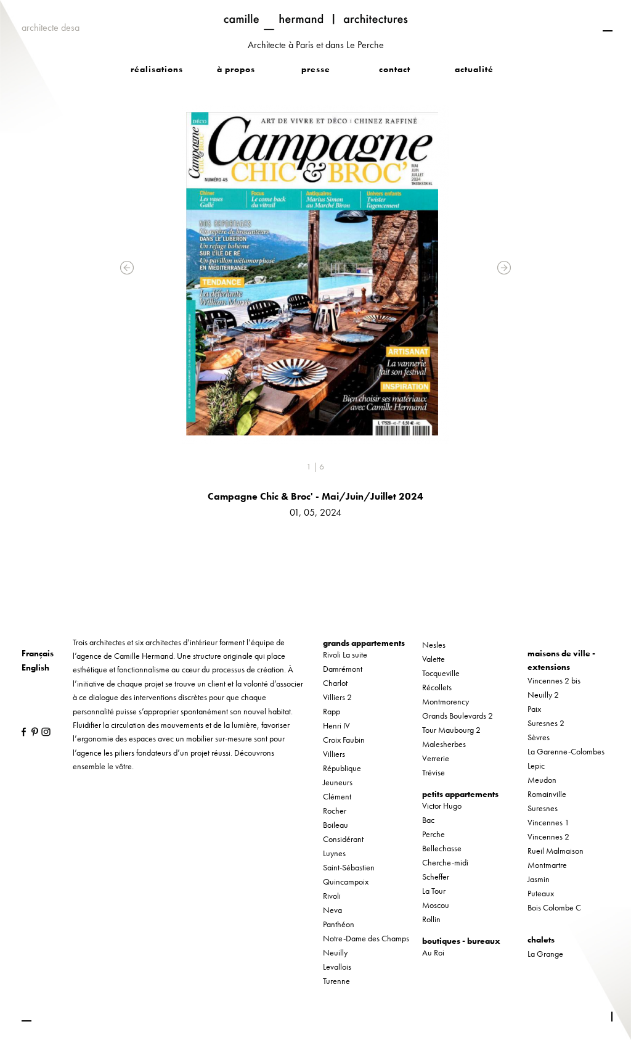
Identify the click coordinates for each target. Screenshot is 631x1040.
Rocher (334, 810)
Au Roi (433, 952)
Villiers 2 (337, 697)
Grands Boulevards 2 (457, 715)
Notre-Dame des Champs (366, 938)
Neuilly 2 (543, 694)
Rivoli (332, 895)
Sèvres (538, 737)
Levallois (337, 966)
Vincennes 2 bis (553, 680)
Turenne (336, 980)
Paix (534, 708)
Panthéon (338, 924)
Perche (433, 834)
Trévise (433, 772)
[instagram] (42, 731)
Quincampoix (345, 881)
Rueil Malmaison (555, 850)
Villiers (334, 753)
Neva (332, 909)
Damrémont (342, 668)
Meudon (541, 779)
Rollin (431, 919)
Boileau (335, 824)
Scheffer (435, 876)
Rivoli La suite (345, 654)
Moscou (435, 904)
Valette (433, 658)
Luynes (334, 853)
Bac (428, 819)
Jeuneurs (337, 782)
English (35, 667)
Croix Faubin (344, 739)
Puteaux (540, 893)
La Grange (545, 953)
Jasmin (538, 879)
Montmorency (445, 701)
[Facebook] (23, 731)
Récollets (437, 687)
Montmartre (547, 864)
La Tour (434, 890)
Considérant (343, 838)
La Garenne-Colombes (566, 751)
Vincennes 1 (548, 822)
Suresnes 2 (545, 722)
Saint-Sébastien (349, 867)
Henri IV (336, 725)
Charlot (335, 682)
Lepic (536, 765)
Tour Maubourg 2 (451, 729)
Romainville (546, 793)
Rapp (331, 711)
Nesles (434, 644)
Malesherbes (444, 743)
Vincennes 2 (548, 836)
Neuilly (335, 952)
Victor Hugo (442, 805)
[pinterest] (33, 731)
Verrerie (435, 758)
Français (38, 653)
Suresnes (542, 808)
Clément (337, 796)
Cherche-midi (445, 862)
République (342, 768)
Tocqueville (441, 673)
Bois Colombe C (554, 907)
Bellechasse (442, 848)
